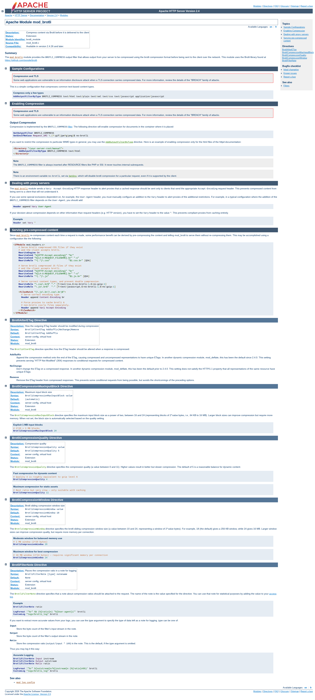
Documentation (37, 15)
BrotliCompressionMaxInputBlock (298, 52)
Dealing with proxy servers (296, 34)
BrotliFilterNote (289, 60)
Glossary (285, 6)
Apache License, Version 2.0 (37, 694)
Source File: (12, 43)
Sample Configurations (294, 27)
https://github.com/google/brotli (21, 60)
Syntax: (14, 329)
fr (276, 27)
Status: (10, 36)
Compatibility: (13, 46)
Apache (8, 15)
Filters (286, 85)
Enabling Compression (294, 31)
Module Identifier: (15, 39)
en (271, 27)
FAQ (276, 6)
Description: (12, 32)
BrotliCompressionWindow (294, 58)
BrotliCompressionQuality (294, 55)
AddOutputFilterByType (119, 142)
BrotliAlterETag (289, 49)
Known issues (290, 73)
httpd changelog (291, 69)
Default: (14, 333)
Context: (15, 336)
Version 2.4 (52, 15)
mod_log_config (25, 682)
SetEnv (73, 176)
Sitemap (295, 6)
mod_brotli (16, 57)
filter (70, 126)
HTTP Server (21, 15)
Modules (257, 6)
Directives (268, 6)
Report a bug (307, 6)
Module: (15, 343)
